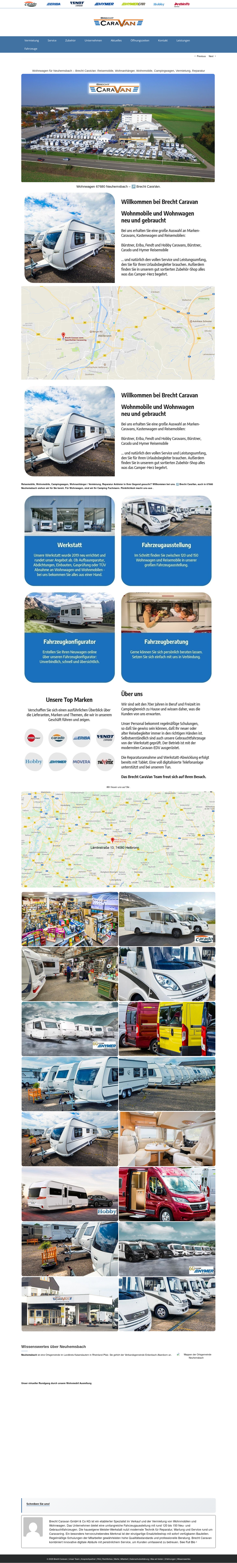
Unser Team (74, 1559)
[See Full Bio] (196, 1542)
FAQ (99, 1559)
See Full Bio (187, 1542)
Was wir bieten (156, 1559)
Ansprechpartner (88, 1559)
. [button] (152, 488)
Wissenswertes (183, 1559)
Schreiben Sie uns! (38, 1504)
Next (211, 56)
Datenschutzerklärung (139, 1559)
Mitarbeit (124, 1559)
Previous (201, 56)
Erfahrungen (170, 1559)
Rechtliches (107, 1559)
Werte (116, 1559)
